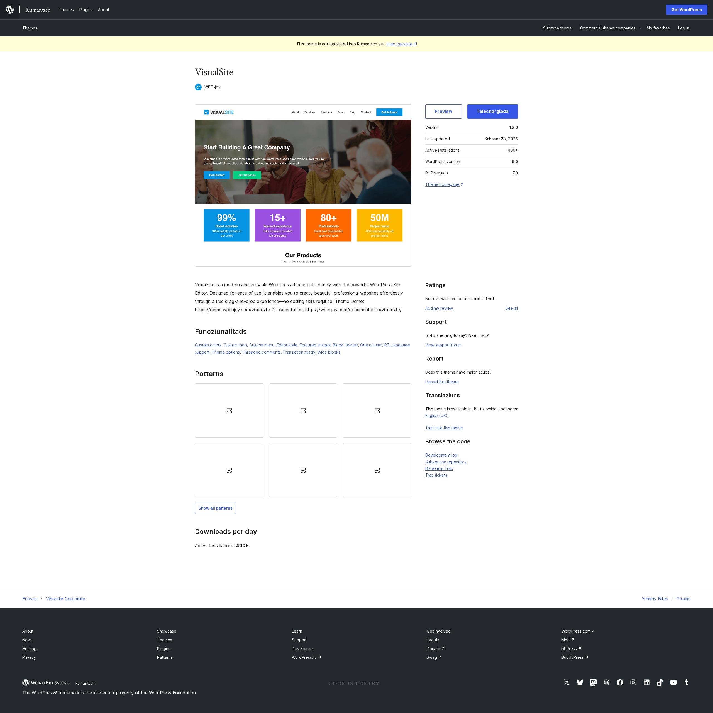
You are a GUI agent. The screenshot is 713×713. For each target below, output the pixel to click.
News (27, 639)
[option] (229, 410)
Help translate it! (402, 43)
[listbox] (303, 440)
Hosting (29, 648)
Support (299, 639)
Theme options (226, 352)
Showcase (166, 631)
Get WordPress (687, 9)
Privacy (29, 657)
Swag (434, 657)
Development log (441, 455)
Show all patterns (216, 508)
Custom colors (208, 344)
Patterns (165, 657)
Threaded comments (261, 352)
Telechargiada (493, 111)
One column (371, 344)
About (27, 631)
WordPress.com (578, 631)
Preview (443, 111)
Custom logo (235, 344)
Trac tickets (436, 475)
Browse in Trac (439, 468)
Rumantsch (85, 683)
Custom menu (261, 344)
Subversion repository (446, 461)
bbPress (571, 648)
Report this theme (441, 381)
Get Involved (439, 631)
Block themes (345, 344)
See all (512, 308)
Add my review (439, 308)
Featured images (315, 344)
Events (433, 639)
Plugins (163, 648)
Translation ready (299, 352)
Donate (436, 648)
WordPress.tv (306, 657)
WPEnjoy (212, 87)
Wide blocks (329, 352)
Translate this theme (444, 427)
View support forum (443, 344)
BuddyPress (575, 657)
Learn (297, 631)
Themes (29, 28)
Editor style (287, 344)
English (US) (436, 415)
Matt (568, 639)
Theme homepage (442, 184)
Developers (303, 648)
